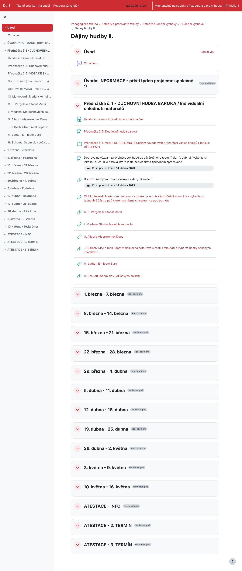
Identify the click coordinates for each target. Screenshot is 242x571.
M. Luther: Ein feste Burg (24, 134)
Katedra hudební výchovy (160, 24)
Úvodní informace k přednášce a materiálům (29, 58)
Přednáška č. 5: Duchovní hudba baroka (29, 66)
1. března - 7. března (20, 150)
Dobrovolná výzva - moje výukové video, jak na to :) (27, 89)
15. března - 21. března (22, 165)
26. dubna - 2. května (21, 211)
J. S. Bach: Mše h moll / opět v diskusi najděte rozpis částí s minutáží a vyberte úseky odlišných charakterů (29, 127)
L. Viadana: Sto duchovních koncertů (29, 112)
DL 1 (6, 5)
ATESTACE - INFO (19, 234)
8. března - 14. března (22, 158)
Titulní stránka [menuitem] (25, 5)
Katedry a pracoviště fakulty (120, 24)
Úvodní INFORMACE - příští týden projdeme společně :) (29, 43)
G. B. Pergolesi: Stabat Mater (27, 104)
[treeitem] (27, 31)
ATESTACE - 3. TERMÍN (23, 249)
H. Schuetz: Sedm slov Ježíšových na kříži (29, 142)
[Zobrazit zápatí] (232, 561)
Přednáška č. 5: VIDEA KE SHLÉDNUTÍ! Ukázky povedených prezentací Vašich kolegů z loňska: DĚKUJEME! (29, 73)
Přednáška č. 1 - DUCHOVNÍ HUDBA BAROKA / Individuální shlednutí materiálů (29, 50)
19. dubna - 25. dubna (22, 203)
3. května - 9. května (21, 219)
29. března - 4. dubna (21, 180)
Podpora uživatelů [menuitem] (65, 5)
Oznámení (14, 35)
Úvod (11, 27)
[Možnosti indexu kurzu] (49, 17)
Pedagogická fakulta (84, 24)
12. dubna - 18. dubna (21, 196)
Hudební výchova (192, 24)
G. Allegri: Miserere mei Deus (27, 119)
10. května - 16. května (22, 226)
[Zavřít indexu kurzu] (5, 17)
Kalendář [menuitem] (44, 5)
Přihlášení (232, 5)
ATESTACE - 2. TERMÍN (22, 242)
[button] (138, 5)
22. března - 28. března (23, 173)
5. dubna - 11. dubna (20, 188)
